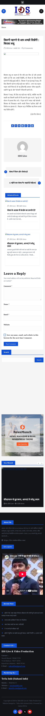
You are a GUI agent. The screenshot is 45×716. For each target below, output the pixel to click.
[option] (22, 487)
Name (6, 304)
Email (6, 314)
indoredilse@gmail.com (17, 666)
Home (4, 27)
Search (6, 352)
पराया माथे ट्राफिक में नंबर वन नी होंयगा (15, 620)
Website (7, 325)
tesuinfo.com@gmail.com (18, 688)
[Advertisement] (22, 388)
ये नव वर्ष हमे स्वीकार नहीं (12, 629)
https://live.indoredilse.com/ (14, 540)
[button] (38, 463)
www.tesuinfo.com (16, 685)
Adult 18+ (17, 48)
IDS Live (9, 48)
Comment (8, 286)
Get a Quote (8, 547)
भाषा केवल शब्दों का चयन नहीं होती (14, 624)
